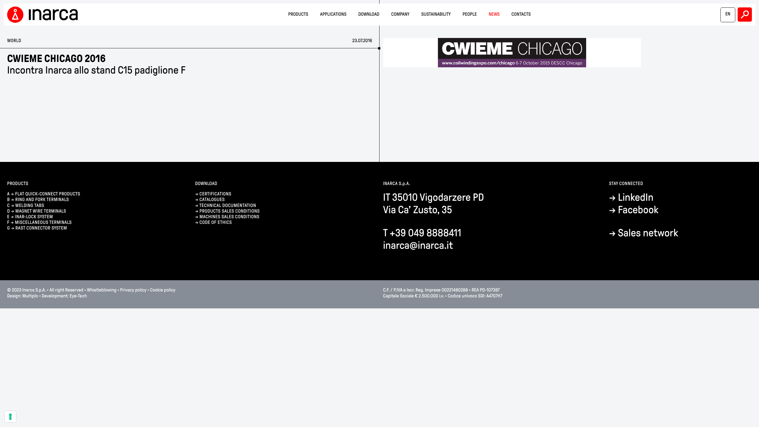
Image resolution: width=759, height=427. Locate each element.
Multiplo (30, 296)
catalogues (212, 199)
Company (400, 14)
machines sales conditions (229, 216)
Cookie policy (162, 290)
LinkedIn (635, 197)
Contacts (521, 14)
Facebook (638, 210)
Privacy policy (133, 290)
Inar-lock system (34, 216)
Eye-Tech (78, 296)
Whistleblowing (101, 290)
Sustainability (436, 14)
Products (298, 14)
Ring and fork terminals (42, 199)
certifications (216, 194)
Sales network (648, 233)
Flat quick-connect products (47, 194)
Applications (333, 14)
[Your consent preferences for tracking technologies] (10, 416)
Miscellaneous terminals (43, 222)
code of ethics (216, 222)
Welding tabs (29, 205)
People (470, 14)
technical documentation (227, 205)
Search (745, 14)
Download (369, 14)
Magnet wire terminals (40, 211)
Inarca (44, 15)
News (494, 14)
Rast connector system (41, 228)
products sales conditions (230, 211)
